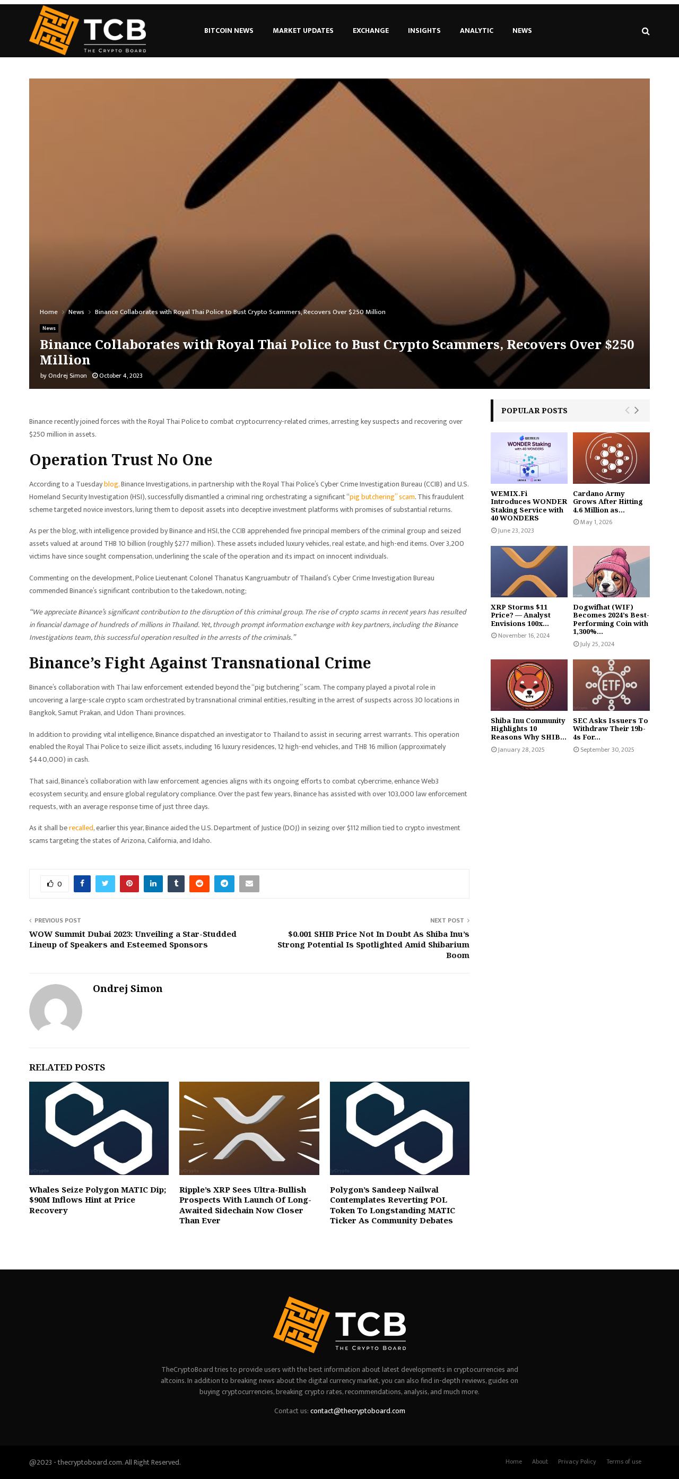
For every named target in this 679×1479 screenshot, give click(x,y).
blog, (111, 484)
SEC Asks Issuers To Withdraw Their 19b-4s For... (610, 729)
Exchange (371, 30)
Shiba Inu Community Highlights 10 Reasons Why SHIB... (529, 729)
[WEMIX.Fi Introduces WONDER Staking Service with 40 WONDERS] (529, 458)
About (540, 1461)
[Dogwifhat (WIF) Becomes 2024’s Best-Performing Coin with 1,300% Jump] (611, 571)
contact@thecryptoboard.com (357, 1411)
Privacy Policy (577, 1461)
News (522, 30)
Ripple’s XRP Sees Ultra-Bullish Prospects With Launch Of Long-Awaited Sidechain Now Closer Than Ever (245, 1205)
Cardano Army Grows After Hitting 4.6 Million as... (608, 502)
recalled (81, 828)
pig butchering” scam (382, 497)
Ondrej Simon (67, 375)
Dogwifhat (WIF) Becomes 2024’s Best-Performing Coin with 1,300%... (611, 619)
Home (514, 1461)
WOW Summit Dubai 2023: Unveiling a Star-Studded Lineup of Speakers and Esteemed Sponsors (133, 939)
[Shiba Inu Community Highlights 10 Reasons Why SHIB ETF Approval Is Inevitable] (529, 685)
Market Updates (303, 30)
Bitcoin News (229, 30)
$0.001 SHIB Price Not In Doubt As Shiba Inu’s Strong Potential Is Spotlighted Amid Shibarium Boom (373, 944)
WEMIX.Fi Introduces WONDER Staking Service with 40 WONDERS (529, 506)
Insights (424, 30)
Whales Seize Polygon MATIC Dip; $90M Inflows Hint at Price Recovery (97, 1199)
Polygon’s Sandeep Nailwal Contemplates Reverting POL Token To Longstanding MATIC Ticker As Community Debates (392, 1205)
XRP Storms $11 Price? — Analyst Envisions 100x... (521, 615)
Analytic (476, 30)
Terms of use (623, 1461)
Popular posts (534, 410)
